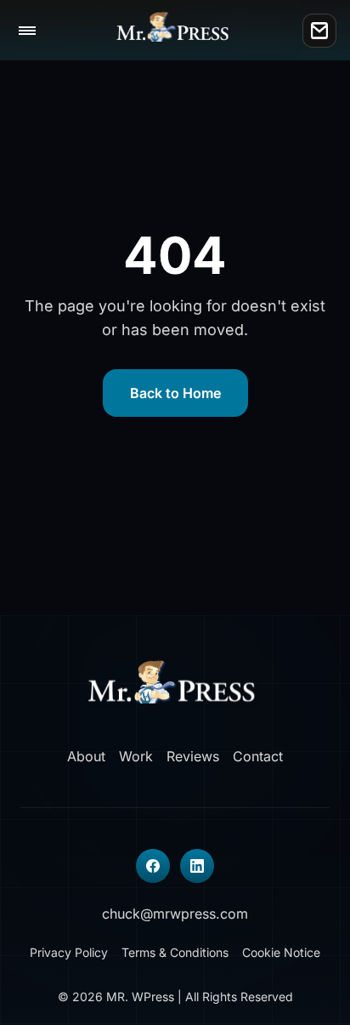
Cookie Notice (281, 952)
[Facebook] (153, 866)
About (86, 756)
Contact (258, 756)
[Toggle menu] (27, 30)
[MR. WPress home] (175, 30)
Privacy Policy (69, 952)
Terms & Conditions (175, 952)
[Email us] (319, 31)
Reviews (193, 756)
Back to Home (175, 392)
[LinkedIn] (197, 866)
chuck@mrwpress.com (175, 913)
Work (136, 756)
